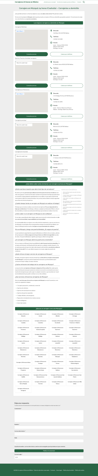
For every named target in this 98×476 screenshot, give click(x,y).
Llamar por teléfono (66, 54)
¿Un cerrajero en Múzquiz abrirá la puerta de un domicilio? (72, 205)
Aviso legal (59, 470)
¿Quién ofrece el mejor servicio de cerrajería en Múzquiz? (72, 208)
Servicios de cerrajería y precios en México (66, 2)
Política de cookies (79, 470)
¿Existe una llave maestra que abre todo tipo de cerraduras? (72, 193)
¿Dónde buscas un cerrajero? (50, 2)
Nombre (16, 424)
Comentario (18, 408)
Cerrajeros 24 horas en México (26, 2)
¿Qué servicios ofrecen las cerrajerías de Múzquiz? (71, 214)
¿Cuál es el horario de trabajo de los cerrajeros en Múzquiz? (72, 211)
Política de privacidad (68, 470)
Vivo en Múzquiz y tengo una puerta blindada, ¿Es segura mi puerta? (72, 202)
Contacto (79, 2)
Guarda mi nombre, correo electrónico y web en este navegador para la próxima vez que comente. (39, 446)
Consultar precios (31, 54)
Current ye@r (18, 454)
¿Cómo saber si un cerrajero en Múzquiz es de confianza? (72, 199)
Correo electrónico (19, 431)
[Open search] (84, 2)
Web (15, 438)
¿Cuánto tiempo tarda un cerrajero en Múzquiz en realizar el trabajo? (72, 196)
